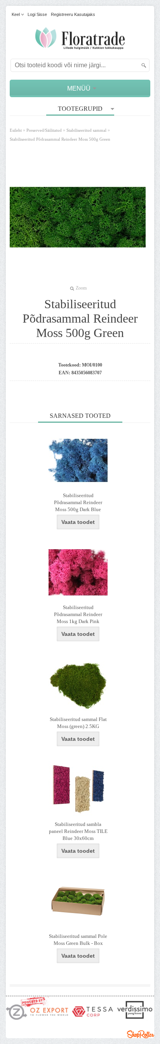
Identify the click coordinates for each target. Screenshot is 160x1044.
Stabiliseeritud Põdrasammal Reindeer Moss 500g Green (60, 139)
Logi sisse (37, 14)
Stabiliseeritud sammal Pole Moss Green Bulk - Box (78, 939)
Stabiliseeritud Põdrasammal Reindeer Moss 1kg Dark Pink (78, 614)
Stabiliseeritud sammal (86, 130)
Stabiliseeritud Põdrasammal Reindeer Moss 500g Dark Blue (78, 502)
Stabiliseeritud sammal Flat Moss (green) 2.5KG (78, 722)
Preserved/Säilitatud (44, 130)
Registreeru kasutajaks (73, 14)
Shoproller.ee (140, 1034)
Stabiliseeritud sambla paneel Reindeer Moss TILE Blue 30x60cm (78, 831)
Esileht (16, 130)
